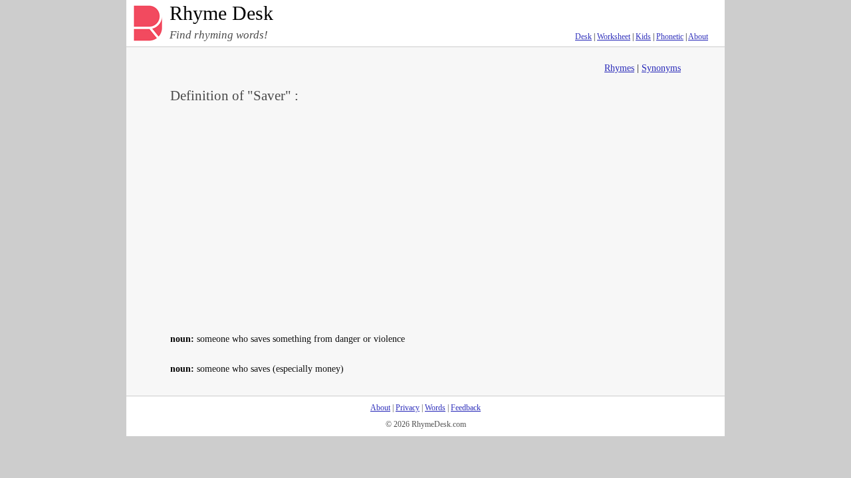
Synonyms (661, 68)
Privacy (408, 407)
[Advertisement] (425, 216)
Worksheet (613, 36)
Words (435, 407)
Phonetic (669, 36)
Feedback (466, 407)
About (698, 36)
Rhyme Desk (221, 13)
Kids (643, 36)
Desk (583, 36)
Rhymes (619, 68)
